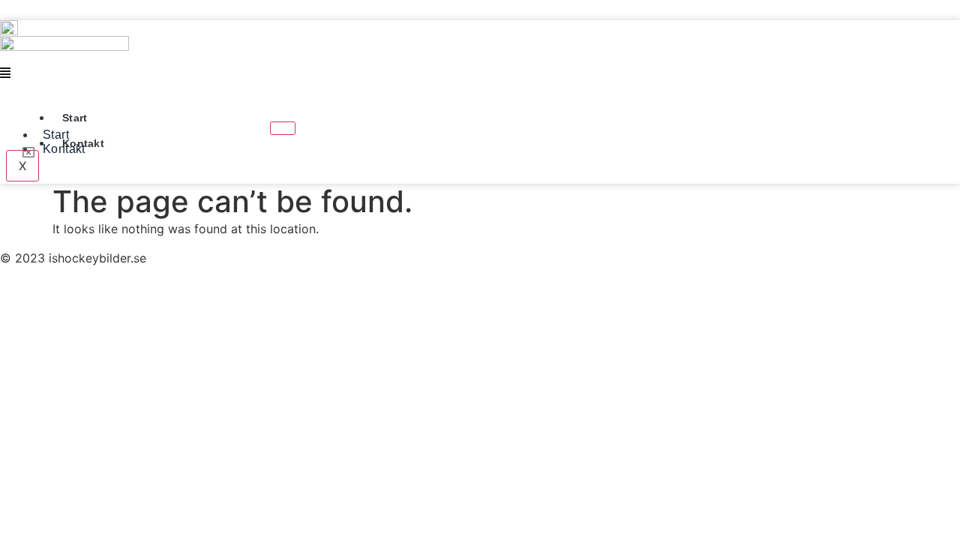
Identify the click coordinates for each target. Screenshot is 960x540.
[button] (356, 73)
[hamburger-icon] (283, 128)
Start (75, 118)
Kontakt (83, 143)
